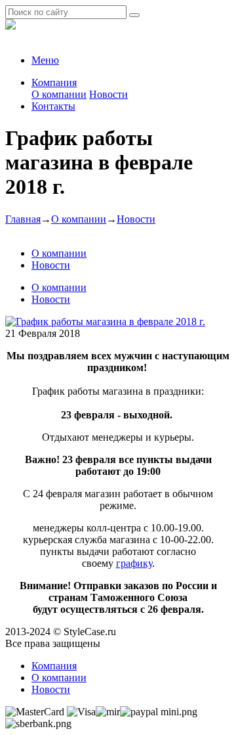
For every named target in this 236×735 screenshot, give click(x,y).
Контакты (53, 106)
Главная (23, 219)
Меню (45, 60)
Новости (108, 94)
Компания (54, 82)
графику (134, 563)
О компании (59, 94)
